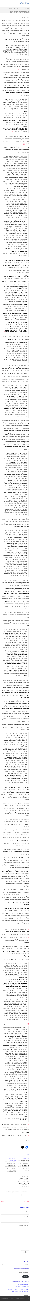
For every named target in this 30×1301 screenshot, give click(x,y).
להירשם (25, 1276)
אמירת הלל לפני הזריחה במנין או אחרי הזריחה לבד (18, 1289)
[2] (13, 131)
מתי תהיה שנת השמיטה (23, 1288)
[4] (4, 332)
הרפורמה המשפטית (16, 1195)
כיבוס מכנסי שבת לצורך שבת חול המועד (20, 1291)
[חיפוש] (2, 1264)
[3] (24, 144)
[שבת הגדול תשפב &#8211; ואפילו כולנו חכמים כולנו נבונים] (9, 1164)
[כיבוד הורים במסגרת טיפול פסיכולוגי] (22, 1163)
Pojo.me (17, 1298)
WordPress (6, 1298)
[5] (3, 373)
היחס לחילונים (8, 1191)
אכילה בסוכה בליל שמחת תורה (22, 1286)
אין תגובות (24, 17)
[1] (19, 69)
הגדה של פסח (16, 1191)
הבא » (3, 1201)
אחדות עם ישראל (24, 1191)
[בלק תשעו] (22, 1180)
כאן (6, 1024)
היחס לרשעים (25, 1195)
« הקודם (26, 1201)
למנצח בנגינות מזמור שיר (23, 1284)
